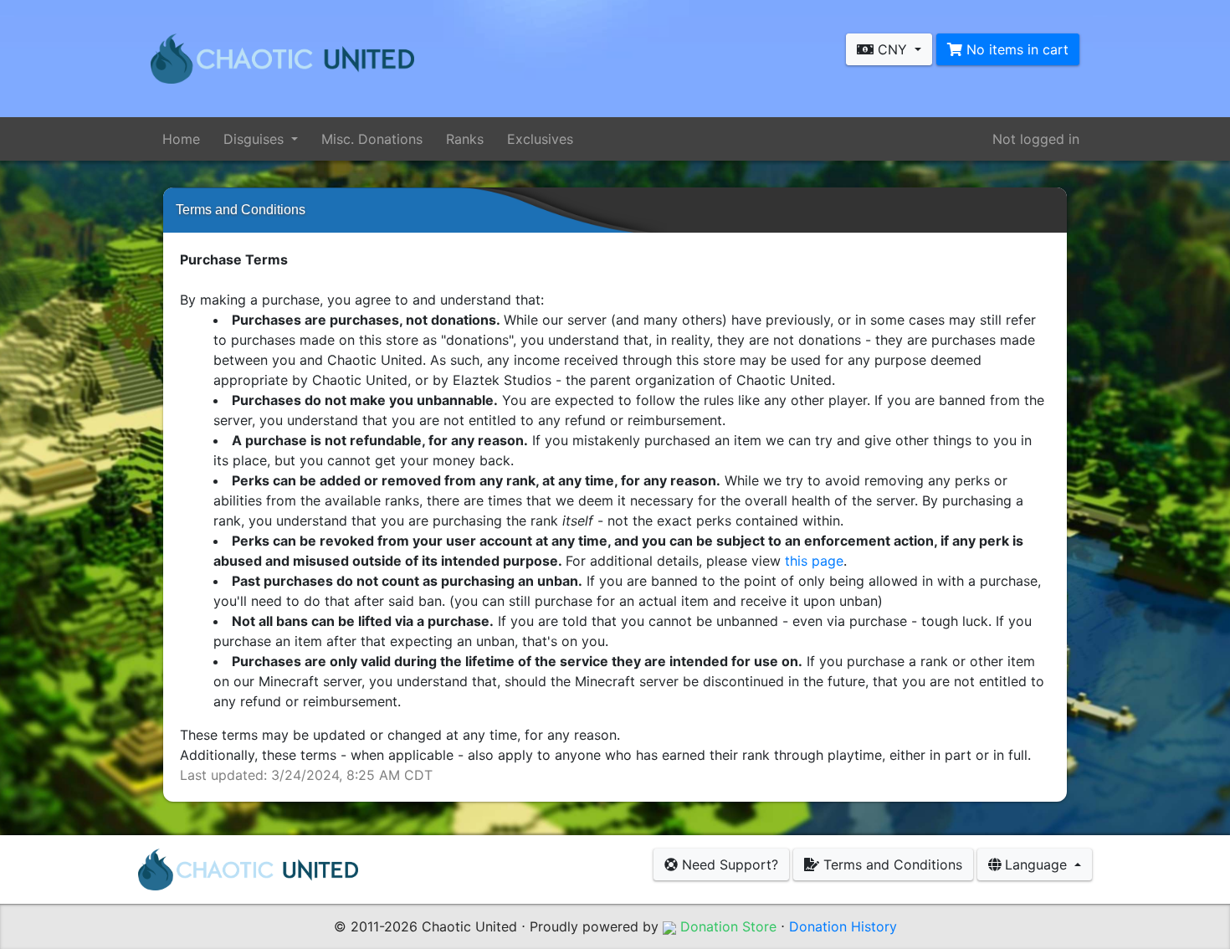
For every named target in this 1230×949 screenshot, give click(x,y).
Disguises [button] (255, 139)
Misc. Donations (372, 139)
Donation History (843, 926)
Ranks (465, 139)
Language (1036, 864)
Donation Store (726, 926)
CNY (892, 49)
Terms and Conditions (890, 864)
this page (814, 560)
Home (181, 139)
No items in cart (1015, 49)
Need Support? (728, 864)
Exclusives (540, 139)
